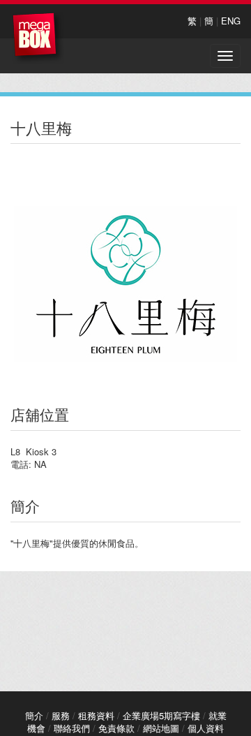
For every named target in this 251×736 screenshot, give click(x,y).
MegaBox (38, 38)
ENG (231, 20)
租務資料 (96, 715)
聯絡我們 (72, 728)
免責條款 (116, 728)
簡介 (34, 715)
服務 (61, 715)
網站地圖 (161, 728)
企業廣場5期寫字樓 (161, 715)
